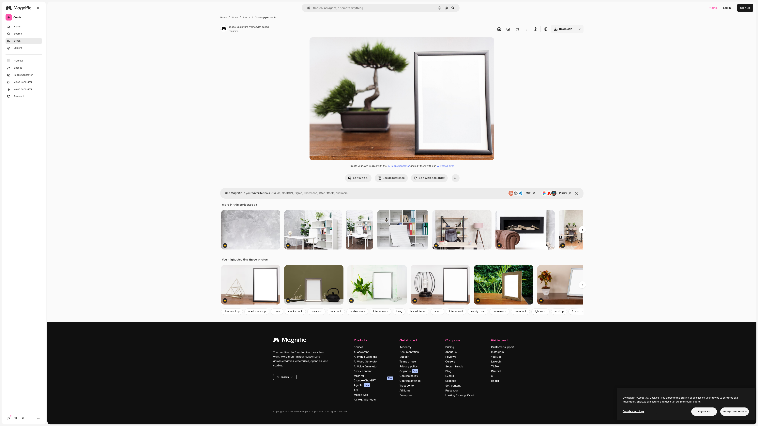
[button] (284, 377)
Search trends (454, 366)
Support (404, 357)
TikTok (495, 366)
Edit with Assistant (432, 178)
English (285, 377)
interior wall (456, 311)
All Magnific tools (365, 399)
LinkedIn (496, 361)
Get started (408, 340)
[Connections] (9, 418)
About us (451, 352)
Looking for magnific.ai (459, 395)
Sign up (745, 8)
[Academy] (16, 418)
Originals (408, 371)
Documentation (409, 352)
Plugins (563, 193)
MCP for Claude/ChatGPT (373, 378)
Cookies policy (409, 376)
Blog (448, 371)
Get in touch (500, 340)
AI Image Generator (399, 166)
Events (449, 376)
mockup (559, 311)
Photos (246, 17)
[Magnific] (289, 341)
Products (360, 340)
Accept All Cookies (734, 411)
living (399, 311)
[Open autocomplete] (307, 8)
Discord (496, 371)
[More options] (526, 29)
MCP (528, 193)
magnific (233, 31)
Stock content (362, 371)
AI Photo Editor (445, 166)
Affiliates (405, 390)
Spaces (358, 347)
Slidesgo (450, 381)
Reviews (450, 357)
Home (223, 17)
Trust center (407, 385)
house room (499, 311)
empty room (478, 311)
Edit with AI (360, 178)
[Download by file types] (580, 29)
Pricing (712, 8)
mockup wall (295, 311)
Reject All (704, 411)
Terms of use (408, 361)
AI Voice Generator (365, 366)
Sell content (453, 385)
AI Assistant (361, 352)
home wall (316, 311)
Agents (361, 385)
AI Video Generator (366, 361)
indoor (437, 311)
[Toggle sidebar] (39, 8)
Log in (727, 8)
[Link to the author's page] (223, 29)
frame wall (520, 311)
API (356, 390)
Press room (452, 390)
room (277, 311)
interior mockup (257, 311)
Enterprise (406, 395)
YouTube (496, 357)
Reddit (495, 381)
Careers (450, 361)
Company (452, 340)
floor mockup (231, 311)
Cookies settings (410, 381)
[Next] (582, 229)
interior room (380, 311)
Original (334, 45)
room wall (335, 311)
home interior (418, 311)
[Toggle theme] (23, 418)
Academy (406, 347)
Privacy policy (409, 366)
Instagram (497, 352)
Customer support (502, 347)
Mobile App (361, 395)
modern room (357, 311)
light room (540, 311)
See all (252, 204)
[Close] (576, 193)
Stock (234, 17)
